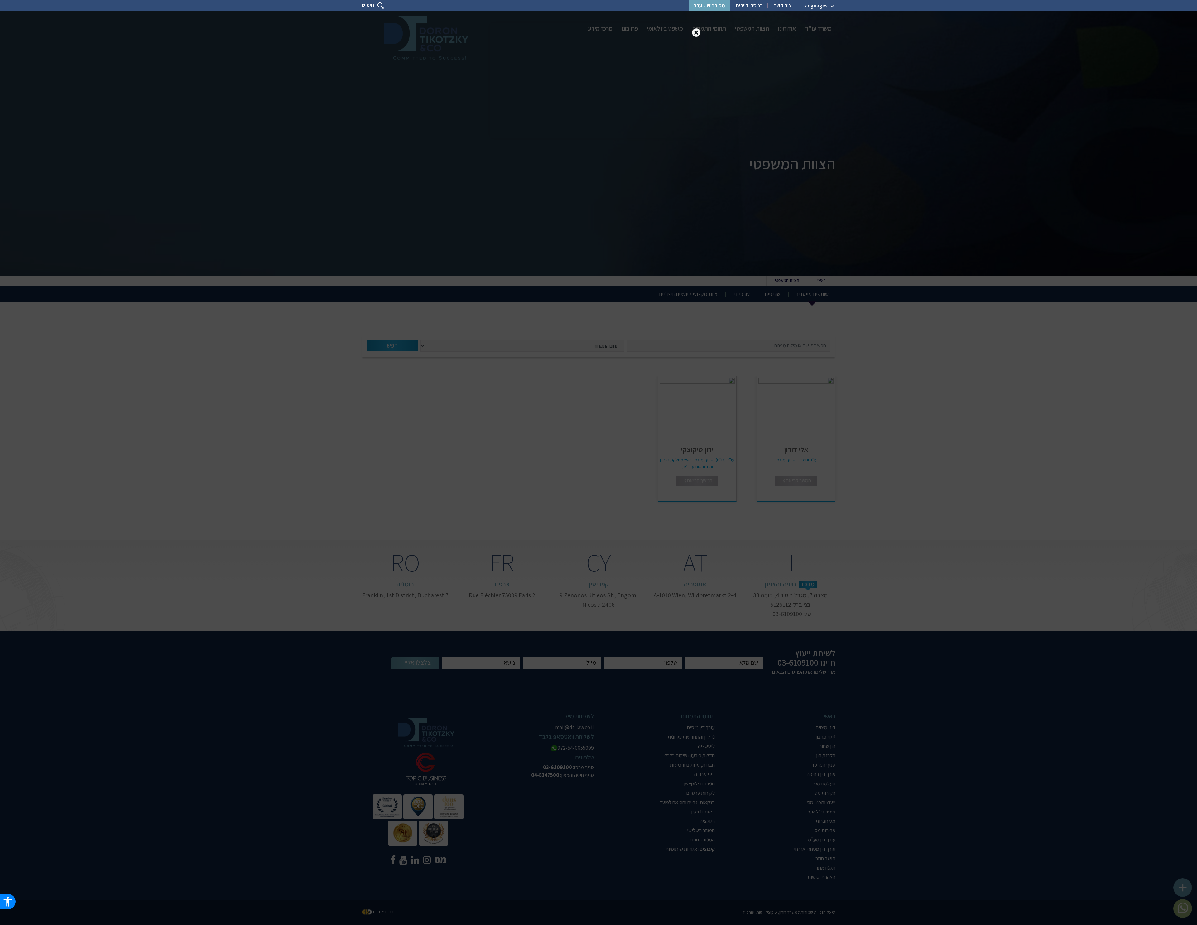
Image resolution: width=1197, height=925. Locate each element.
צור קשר (782, 5)
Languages (815, 5)
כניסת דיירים (749, 5)
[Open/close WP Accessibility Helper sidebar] (8, 901)
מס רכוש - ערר (709, 5)
